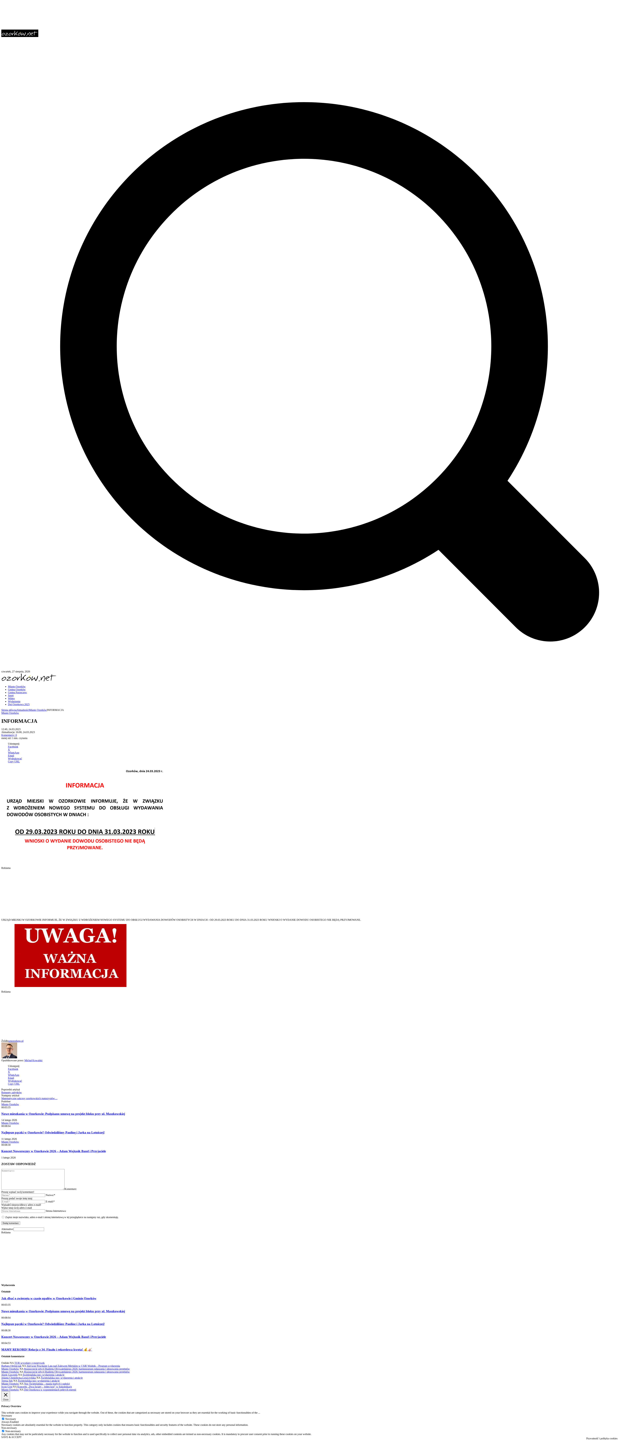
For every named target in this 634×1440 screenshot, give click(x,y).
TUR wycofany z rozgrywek (29, 1363)
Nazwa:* (50, 1195)
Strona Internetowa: (56, 1211)
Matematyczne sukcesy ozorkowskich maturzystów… (29, 1098)
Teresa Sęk (7, 1380)
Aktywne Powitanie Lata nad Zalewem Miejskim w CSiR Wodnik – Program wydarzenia (73, 1365)
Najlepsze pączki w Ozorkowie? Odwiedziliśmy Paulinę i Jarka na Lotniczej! (53, 1132)
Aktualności (23, 710)
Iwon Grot (6, 1386)
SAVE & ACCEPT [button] (11, 1437)
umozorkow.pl (15, 1041)
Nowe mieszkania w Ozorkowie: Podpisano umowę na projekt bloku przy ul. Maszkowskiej (63, 1114)
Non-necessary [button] (9, 1427)
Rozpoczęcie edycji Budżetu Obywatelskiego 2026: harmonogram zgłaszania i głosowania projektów (77, 1368)
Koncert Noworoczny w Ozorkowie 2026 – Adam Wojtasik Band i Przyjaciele (53, 1151)
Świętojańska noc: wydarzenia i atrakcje (43, 1374)
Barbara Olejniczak (11, 1365)
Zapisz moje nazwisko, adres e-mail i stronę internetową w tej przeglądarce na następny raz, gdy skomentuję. (62, 1217)
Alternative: (7, 1229)
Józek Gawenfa (9, 1374)
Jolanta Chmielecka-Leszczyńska (18, 1377)
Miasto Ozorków (38, 710)
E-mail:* (50, 1201)
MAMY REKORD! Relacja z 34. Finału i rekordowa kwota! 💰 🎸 (46, 1349)
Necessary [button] (6, 1415)
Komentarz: (71, 1189)
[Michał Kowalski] (9, 1057)
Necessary (10, 1419)
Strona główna (9, 710)
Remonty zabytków (11, 1092)
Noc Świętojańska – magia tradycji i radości (47, 1383)
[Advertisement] (100, 893)
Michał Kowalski (33, 1060)
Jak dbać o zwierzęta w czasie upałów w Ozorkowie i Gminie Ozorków (48, 1298)
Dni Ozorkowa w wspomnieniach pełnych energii (50, 1389)
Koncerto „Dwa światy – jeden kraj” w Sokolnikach (44, 1386)
